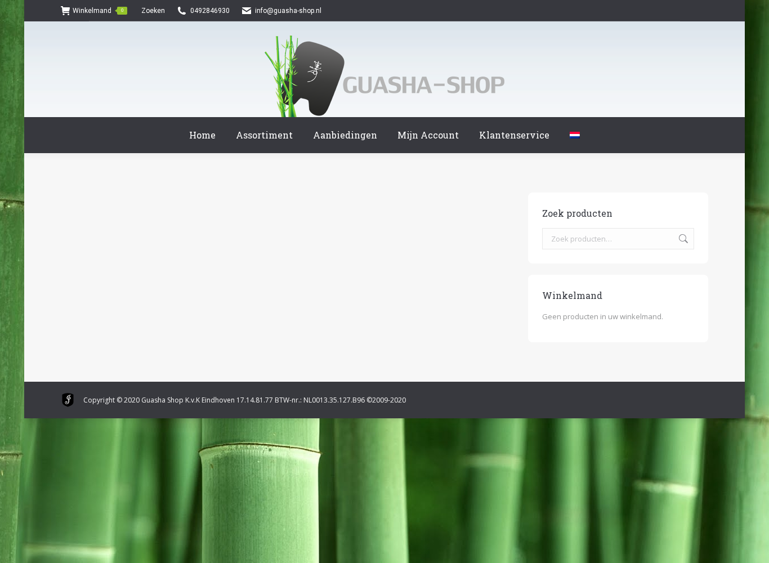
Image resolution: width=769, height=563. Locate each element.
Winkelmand (98, 11)
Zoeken (682, 238)
